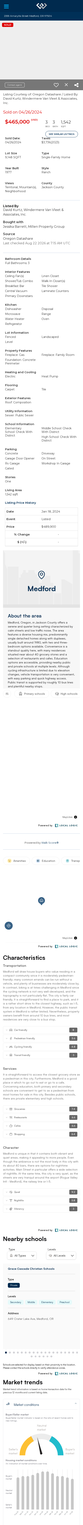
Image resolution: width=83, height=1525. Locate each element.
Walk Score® (50, 842)
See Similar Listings (62, 134)
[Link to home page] (42, 6)
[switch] (56, 85)
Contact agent (14, 85)
